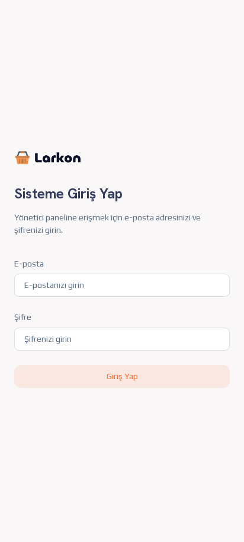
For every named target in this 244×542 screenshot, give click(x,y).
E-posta (29, 263)
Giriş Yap (122, 376)
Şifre (22, 317)
